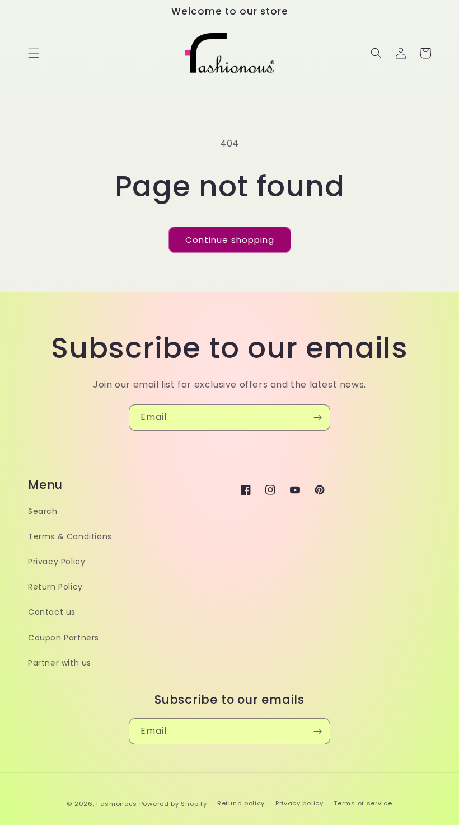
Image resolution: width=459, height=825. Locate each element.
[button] (33, 53)
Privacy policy (299, 803)
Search (43, 511)
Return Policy (55, 586)
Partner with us (59, 662)
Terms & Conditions (70, 536)
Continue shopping (229, 240)
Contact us (52, 611)
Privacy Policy (56, 561)
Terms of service (363, 803)
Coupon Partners (63, 637)
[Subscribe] (317, 417)
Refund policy (241, 803)
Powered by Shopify (173, 803)
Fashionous (116, 803)
